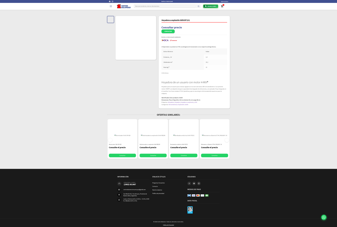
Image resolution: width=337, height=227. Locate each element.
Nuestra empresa (157, 190)
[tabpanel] (122, 139)
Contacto (155, 186)
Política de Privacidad (168, 225)
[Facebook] (110, 1)
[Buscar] (198, 6)
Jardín (186, 104)
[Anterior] (110, 140)
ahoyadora (171, 102)
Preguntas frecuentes (158, 183)
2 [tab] (170, 163)
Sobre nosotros (224, 1)
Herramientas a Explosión (176, 104)
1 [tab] (167, 163)
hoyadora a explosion (187, 102)
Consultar (168, 31)
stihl (195, 102)
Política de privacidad (158, 193)
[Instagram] (112, 1)
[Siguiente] (227, 140)
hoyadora (177, 102)
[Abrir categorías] (111, 6)
